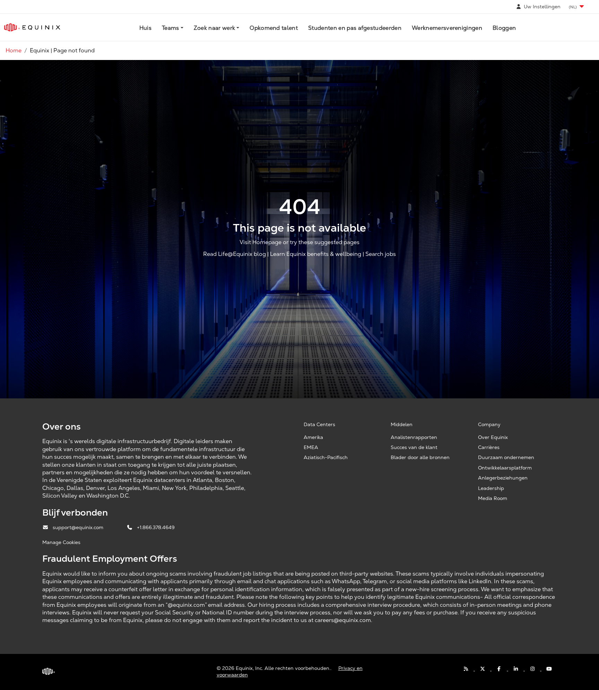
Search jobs (380, 254)
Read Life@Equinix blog (234, 254)
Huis (145, 28)
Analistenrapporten (414, 437)
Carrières (489, 447)
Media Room (492, 498)
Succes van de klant (414, 447)
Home (13, 50)
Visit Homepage (260, 242)
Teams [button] (170, 28)
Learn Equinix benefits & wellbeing (315, 254)
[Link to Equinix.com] (32, 27)
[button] (577, 7)
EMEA (311, 447)
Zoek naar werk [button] (214, 28)
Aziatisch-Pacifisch (326, 457)
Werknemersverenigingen (447, 28)
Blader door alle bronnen (420, 457)
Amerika (313, 437)
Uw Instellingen (541, 6)
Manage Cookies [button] (61, 542)
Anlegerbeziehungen (503, 478)
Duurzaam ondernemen (506, 457)
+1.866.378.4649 (156, 527)
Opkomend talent (274, 28)
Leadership (491, 488)
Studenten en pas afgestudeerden (354, 28)
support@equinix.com (79, 527)
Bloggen (504, 28)
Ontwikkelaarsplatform (505, 468)
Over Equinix (493, 437)
